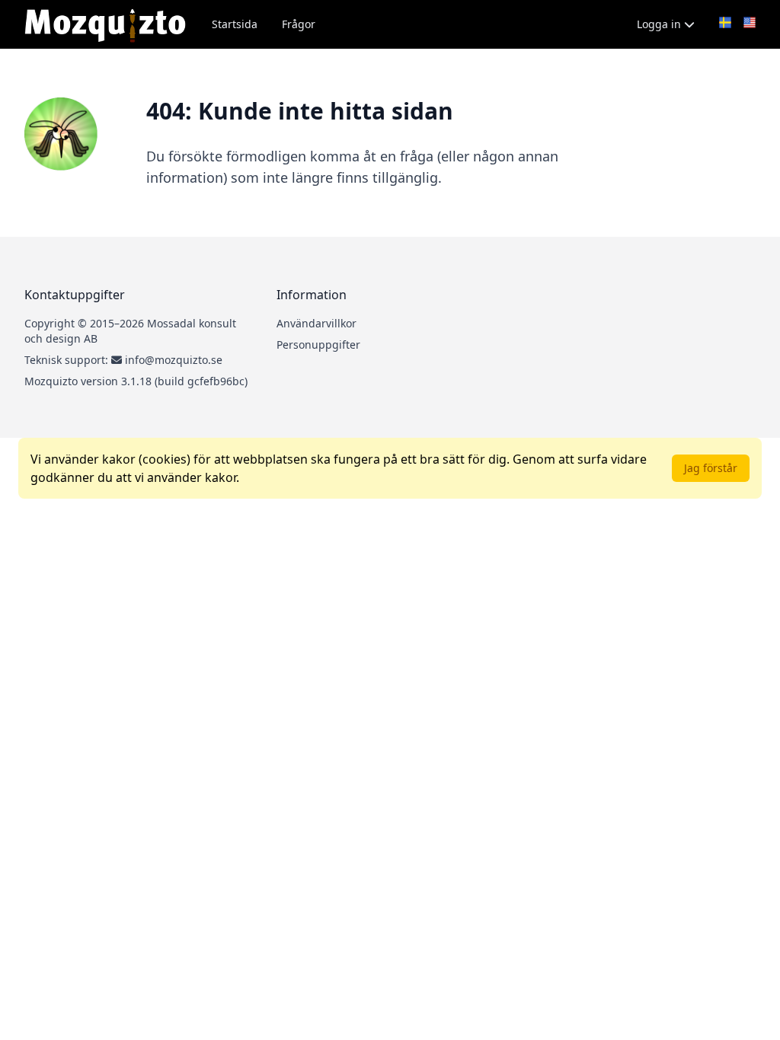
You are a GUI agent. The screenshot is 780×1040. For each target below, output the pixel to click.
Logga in (660, 24)
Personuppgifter (318, 344)
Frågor (298, 24)
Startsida (234, 24)
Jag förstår (710, 468)
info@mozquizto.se (173, 360)
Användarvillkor (316, 323)
